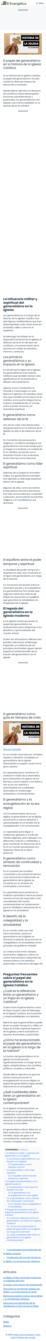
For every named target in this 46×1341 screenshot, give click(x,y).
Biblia (6, 1321)
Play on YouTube (12, 749)
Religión (7, 1325)
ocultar (23, 1149)
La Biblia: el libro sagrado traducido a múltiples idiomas (22, 1279)
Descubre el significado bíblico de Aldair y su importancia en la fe (21, 1290)
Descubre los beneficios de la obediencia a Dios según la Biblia (21, 1305)
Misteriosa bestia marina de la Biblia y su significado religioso (22, 1297)
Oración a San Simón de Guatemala (22, 1284)
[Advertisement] (23, 19)
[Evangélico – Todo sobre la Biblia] (13, 3)
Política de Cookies (26, 1337)
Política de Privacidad (23, 1334)
